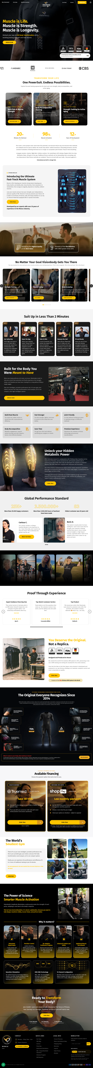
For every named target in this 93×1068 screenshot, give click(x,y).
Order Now (13, 199)
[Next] (91, 280)
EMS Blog (38, 1035)
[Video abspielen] (6, 524)
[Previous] (1, 280)
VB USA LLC (12, 1058)
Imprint (56, 1042)
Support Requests (22, 1036)
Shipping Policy (58, 1038)
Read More (16, 609)
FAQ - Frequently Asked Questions (42, 1045)
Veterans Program (41, 1049)
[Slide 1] (44, 538)
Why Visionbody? (5, 2)
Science (72, 2)
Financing (38, 1040)
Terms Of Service (58, 1033)
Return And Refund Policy (60, 1035)
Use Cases (15, 2)
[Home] (46, 5)
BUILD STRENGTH (10, 291)
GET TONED (37, 291)
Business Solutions (25, 2)
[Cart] (90, 2)
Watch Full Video (26, 531)
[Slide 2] (45, 538)
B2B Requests (39, 1051)
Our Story (64, 2)
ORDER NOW (82, 2)
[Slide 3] (48, 538)
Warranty (56, 1040)
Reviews (56, 1047)
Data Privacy (57, 1045)
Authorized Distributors (42, 1042)
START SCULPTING (68, 291)
